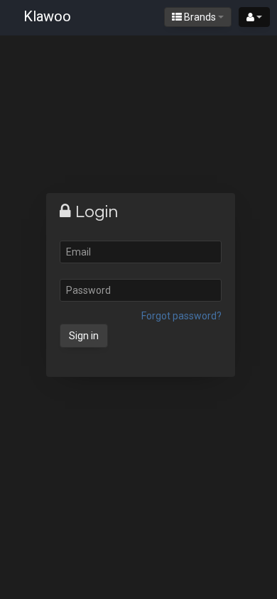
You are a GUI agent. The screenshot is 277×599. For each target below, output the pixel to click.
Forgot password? (181, 316)
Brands (200, 17)
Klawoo (47, 16)
